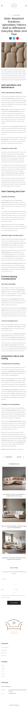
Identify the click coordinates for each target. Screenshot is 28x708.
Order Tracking (4, 650)
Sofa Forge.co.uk (21, 442)
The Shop (3, 668)
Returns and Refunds (5, 647)
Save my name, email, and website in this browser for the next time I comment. (13, 596)
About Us (3, 665)
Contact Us (3, 673)
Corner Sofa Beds (16, 15)
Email (16, 589)
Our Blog (2, 676)
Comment (3, 579)
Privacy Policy (3, 652)
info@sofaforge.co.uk (12, 693)
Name (2, 589)
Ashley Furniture (4, 109)
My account (3, 655)
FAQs (2, 671)
